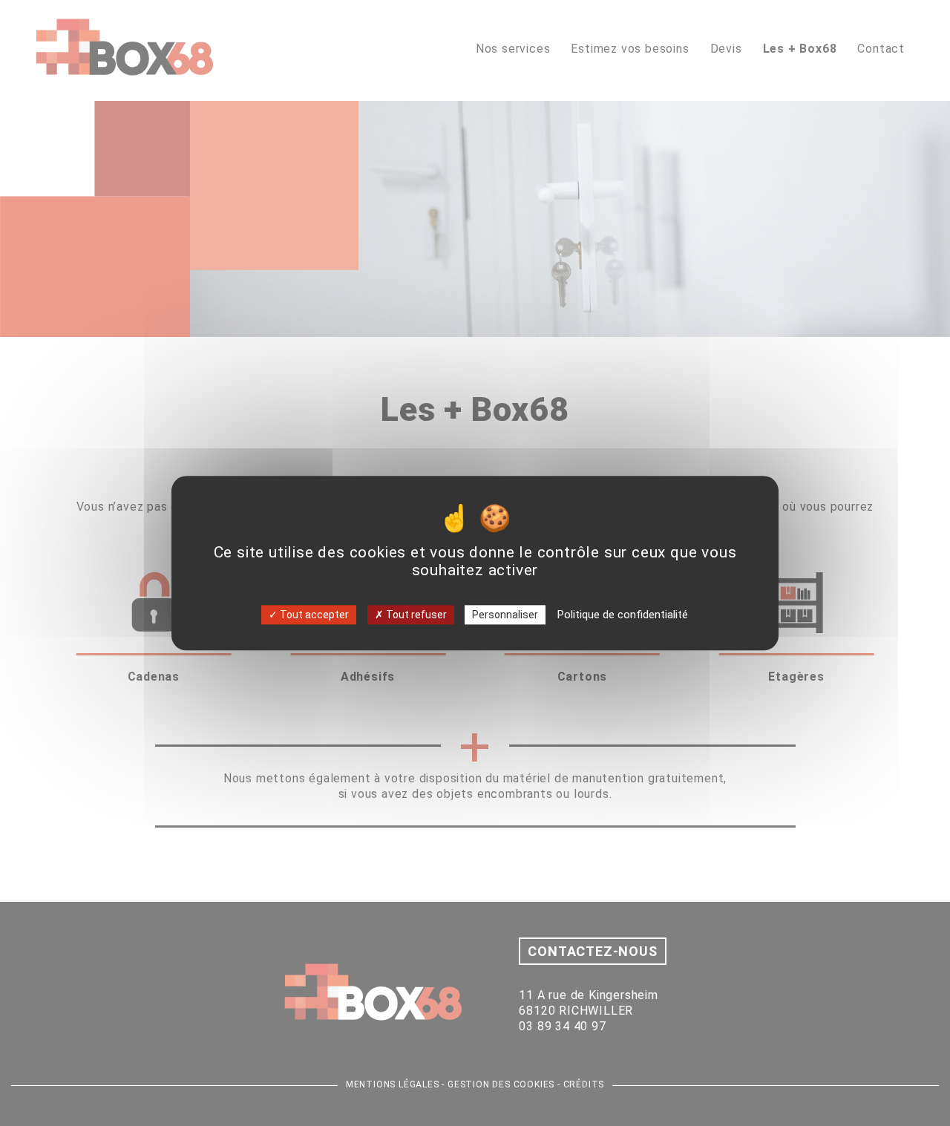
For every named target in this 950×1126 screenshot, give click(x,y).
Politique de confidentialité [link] (622, 614)
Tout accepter (313, 614)
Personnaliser (505, 614)
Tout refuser (415, 614)
